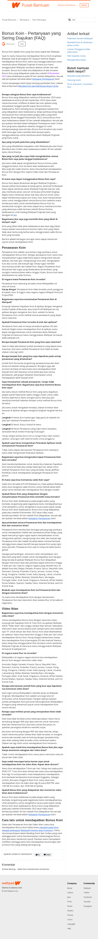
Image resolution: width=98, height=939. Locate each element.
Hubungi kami (74, 80)
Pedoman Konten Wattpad (80, 38)
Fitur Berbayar (39, 19)
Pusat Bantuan (9, 19)
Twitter (86, 892)
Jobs (69, 897)
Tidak (48, 855)
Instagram (88, 906)
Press (69, 901)
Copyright (71, 924)
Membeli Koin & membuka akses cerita (79, 44)
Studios (70, 910)
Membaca (24, 19)
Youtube (87, 901)
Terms (70, 919)
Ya (39, 855)
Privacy (70, 915)
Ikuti (22, 44)
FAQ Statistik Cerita (76, 56)
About (69, 888)
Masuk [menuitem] (84, 5)
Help (69, 928)
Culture (70, 892)
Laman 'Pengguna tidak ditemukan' (78, 51)
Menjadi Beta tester (76, 59)
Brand (69, 906)
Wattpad (87, 888)
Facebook (88, 897)
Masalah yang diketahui (78, 75)
